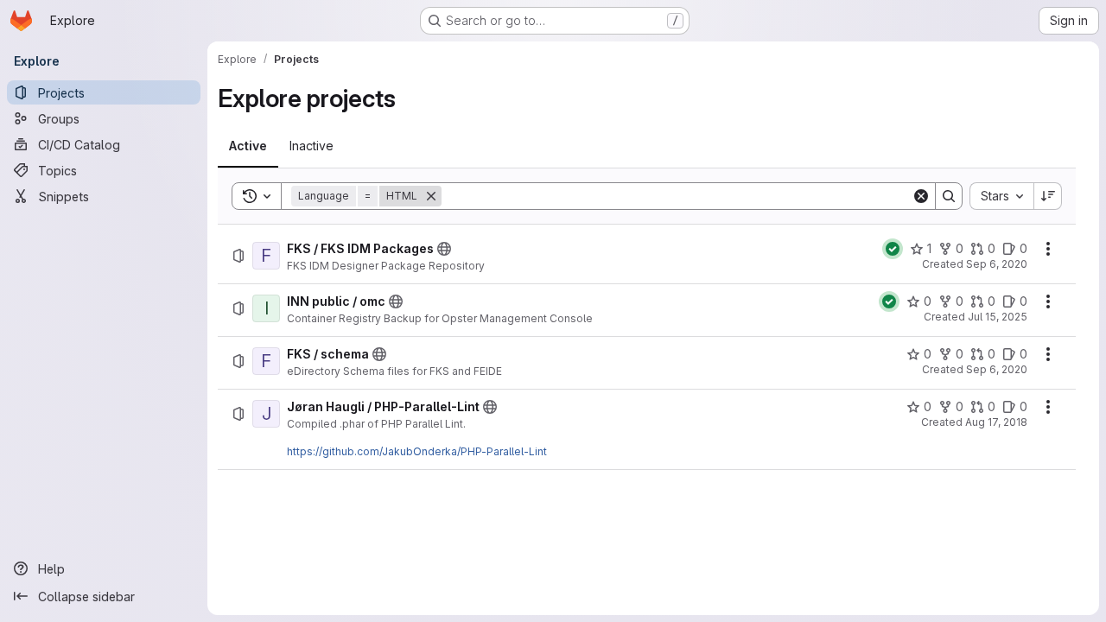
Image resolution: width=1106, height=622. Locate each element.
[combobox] (1001, 196)
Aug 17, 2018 (996, 422)
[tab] (248, 146)
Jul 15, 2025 (997, 316)
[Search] (949, 196)
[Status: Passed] (892, 248)
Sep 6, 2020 (996, 263)
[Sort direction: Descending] (1048, 196)
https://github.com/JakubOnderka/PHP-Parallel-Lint (417, 451)
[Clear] (921, 196)
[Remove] (431, 196)
